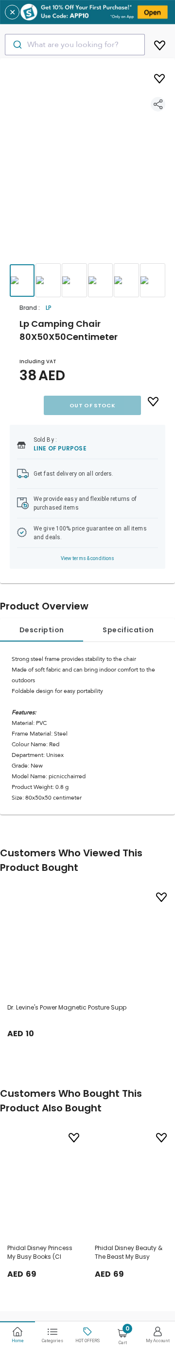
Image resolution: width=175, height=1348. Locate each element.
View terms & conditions (88, 558)
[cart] (160, 43)
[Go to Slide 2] (48, 280)
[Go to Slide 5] (126, 280)
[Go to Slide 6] (152, 280)
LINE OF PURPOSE (60, 448)
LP (49, 308)
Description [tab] (41, 630)
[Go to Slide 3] (74, 280)
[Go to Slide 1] (22, 280)
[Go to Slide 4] (100, 280)
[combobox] (75, 44)
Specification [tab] (128, 630)
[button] (87, 170)
